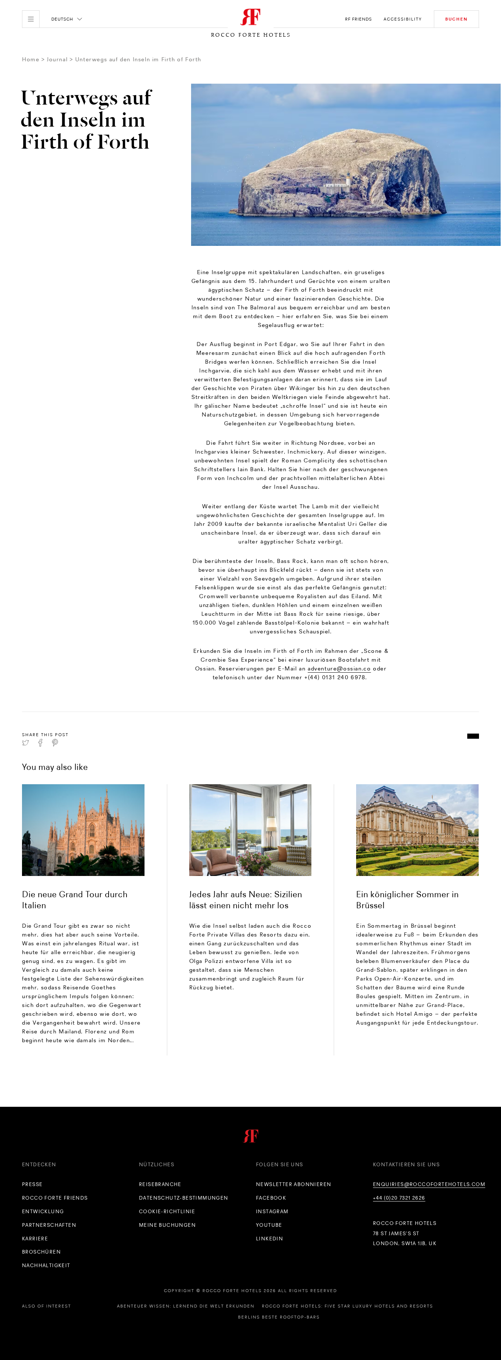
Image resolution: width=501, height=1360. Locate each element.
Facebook (271, 1198)
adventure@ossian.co (339, 668)
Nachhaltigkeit (46, 1265)
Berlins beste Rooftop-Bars (279, 1317)
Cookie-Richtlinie (167, 1211)
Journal (57, 59)
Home (30, 59)
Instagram (272, 1211)
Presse (32, 1184)
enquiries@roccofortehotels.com (429, 1184)
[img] (83, 830)
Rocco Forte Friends (55, 1198)
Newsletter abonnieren (293, 1184)
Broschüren (41, 1252)
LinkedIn (269, 1238)
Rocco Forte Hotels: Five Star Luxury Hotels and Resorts (347, 1306)
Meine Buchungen (167, 1225)
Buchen (456, 19)
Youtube (269, 1225)
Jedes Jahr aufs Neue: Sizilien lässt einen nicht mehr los (245, 899)
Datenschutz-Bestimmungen (183, 1198)
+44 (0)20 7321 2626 (399, 1198)
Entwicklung (43, 1211)
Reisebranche (160, 1184)
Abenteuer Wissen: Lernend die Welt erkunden (186, 1306)
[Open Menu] (31, 19)
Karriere (35, 1238)
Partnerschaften (49, 1225)
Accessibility (403, 19)
